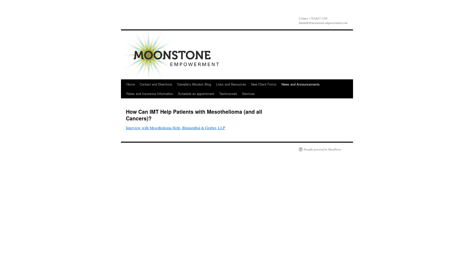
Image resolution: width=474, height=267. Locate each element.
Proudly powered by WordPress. (323, 149)
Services (248, 93)
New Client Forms (263, 84)
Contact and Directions (156, 84)
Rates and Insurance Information (149, 93)
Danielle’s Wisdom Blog (194, 84)
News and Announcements (300, 84)
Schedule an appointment (196, 93)
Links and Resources (231, 84)
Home (130, 84)
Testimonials (228, 93)
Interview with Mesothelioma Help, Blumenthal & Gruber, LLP (175, 127)
